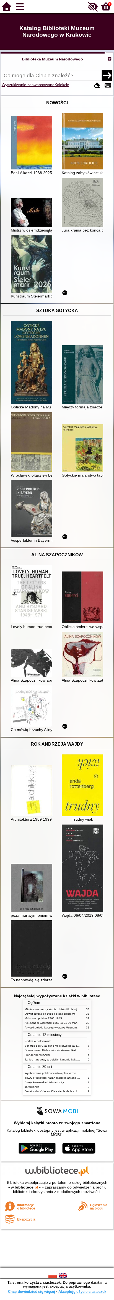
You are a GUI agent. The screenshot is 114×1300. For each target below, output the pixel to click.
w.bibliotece (24, 1187)
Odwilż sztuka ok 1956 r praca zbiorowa (50, 1013)
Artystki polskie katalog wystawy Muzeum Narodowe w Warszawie (66, 1027)
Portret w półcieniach (38, 1041)
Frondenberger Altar (37, 1054)
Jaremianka (32, 1086)
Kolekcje (62, 85)
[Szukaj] (107, 75)
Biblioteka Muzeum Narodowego (52, 59)
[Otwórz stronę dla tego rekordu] (33, 143)
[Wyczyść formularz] (96, 85)
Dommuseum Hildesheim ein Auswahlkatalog (53, 1050)
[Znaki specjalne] (107, 85)
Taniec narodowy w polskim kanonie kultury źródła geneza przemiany (68, 1059)
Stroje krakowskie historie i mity (44, 1082)
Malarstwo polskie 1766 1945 (43, 1018)
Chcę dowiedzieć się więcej (31, 1292)
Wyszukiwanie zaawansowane (28, 85)
